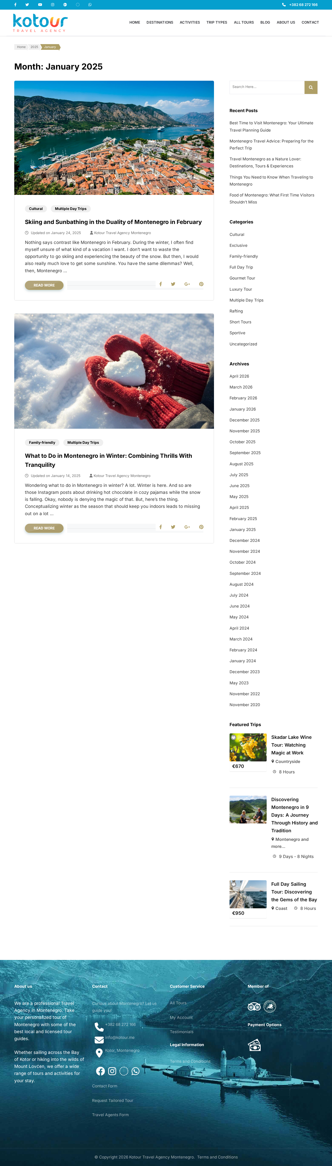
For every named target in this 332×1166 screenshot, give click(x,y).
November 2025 (245, 430)
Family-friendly (42, 442)
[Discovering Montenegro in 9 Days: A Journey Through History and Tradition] (248, 809)
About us (286, 22)
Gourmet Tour (242, 278)
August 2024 (242, 584)
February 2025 (243, 518)
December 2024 (245, 540)
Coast (281, 908)
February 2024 (243, 649)
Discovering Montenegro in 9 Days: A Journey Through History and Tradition (294, 815)
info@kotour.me (120, 1037)
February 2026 (243, 398)
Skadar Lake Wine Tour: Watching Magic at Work (291, 744)
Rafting (236, 311)
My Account (181, 1017)
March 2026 (241, 387)
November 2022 (245, 693)
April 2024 (239, 628)
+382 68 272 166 (303, 5)
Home (134, 22)
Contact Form (104, 1085)
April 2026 (239, 376)
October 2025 (242, 441)
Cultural (36, 209)
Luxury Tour (241, 289)
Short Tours (240, 321)
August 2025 (241, 463)
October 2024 (243, 562)
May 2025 (239, 496)
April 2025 (239, 507)
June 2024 (240, 606)
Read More (44, 285)
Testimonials (181, 1031)
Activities (190, 22)
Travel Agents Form (110, 1114)
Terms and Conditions (190, 1061)
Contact (310, 22)
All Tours (244, 22)
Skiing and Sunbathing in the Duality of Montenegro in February (113, 222)
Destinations (160, 22)
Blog (265, 22)
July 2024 (239, 595)
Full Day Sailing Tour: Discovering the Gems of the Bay (294, 891)
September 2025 (245, 452)
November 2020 (245, 704)
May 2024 (239, 617)
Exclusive (238, 245)
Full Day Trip (241, 267)
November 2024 (245, 551)
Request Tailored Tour (112, 1100)
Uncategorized (243, 344)
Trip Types (216, 22)
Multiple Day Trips (71, 209)
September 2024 (245, 573)
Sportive (237, 332)
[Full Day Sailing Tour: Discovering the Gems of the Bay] (248, 894)
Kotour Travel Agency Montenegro (122, 233)
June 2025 (240, 485)
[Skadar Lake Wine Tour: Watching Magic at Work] (248, 747)
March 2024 (241, 639)
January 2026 (243, 409)
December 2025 (245, 420)
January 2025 (243, 529)
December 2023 (245, 671)
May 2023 (239, 682)
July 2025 (239, 474)
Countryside (287, 761)
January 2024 (243, 660)
